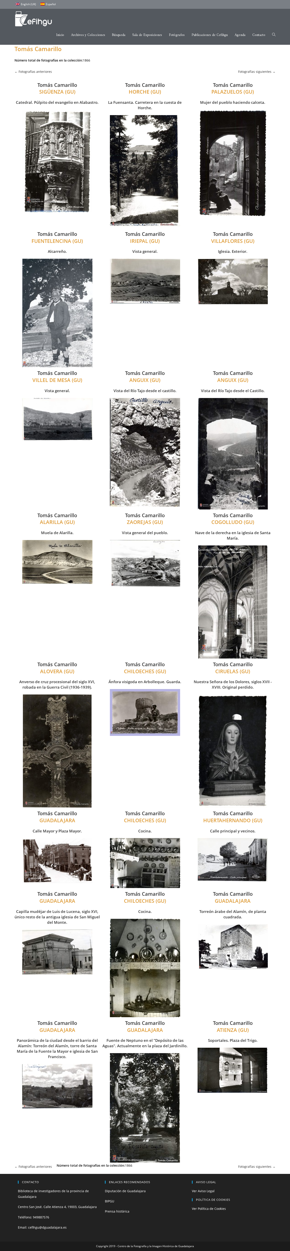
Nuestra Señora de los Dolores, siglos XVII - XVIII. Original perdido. (233, 684)
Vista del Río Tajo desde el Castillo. (233, 390)
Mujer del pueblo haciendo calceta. (232, 102)
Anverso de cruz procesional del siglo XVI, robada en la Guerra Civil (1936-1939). (57, 684)
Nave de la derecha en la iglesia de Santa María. (233, 535)
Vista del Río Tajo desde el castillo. (145, 390)
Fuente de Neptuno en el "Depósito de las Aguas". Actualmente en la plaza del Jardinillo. (145, 1043)
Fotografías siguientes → (257, 71)
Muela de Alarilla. (57, 532)
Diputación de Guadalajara (125, 1191)
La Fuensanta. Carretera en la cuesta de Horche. (145, 105)
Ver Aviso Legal (203, 1191)
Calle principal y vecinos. (233, 831)
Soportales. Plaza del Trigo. (233, 1040)
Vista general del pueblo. (145, 532)
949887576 (41, 1217)
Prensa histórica (117, 1211)
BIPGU (109, 1201)
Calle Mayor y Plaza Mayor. (57, 831)
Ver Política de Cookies (209, 1208)
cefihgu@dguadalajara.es (47, 1227)
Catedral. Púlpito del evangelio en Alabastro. (57, 102)
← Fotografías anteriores (33, 71)
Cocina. (145, 831)
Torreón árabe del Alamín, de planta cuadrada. (232, 914)
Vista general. (145, 251)
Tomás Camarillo (57, 84)
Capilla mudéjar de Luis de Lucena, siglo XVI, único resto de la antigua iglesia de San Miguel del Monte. (57, 917)
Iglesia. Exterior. (232, 251)
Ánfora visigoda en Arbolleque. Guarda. (145, 681)
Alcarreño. (57, 251)
